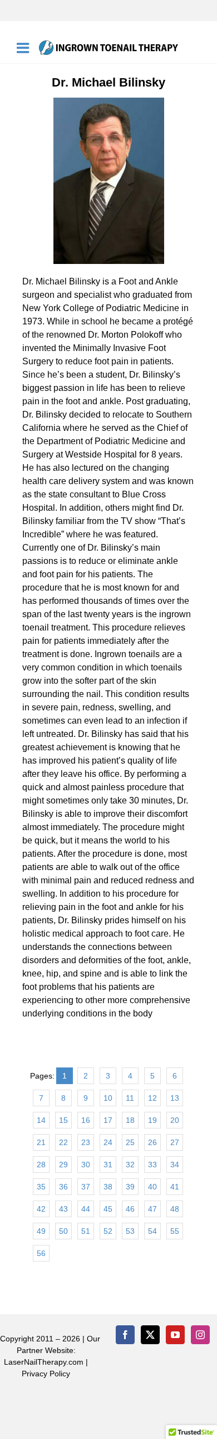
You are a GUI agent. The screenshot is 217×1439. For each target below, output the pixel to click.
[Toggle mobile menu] (24, 47)
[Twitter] (150, 1334)
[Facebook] (125, 1334)
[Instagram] (200, 1334)
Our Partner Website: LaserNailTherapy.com (52, 1350)
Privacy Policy (46, 1373)
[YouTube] (175, 1334)
